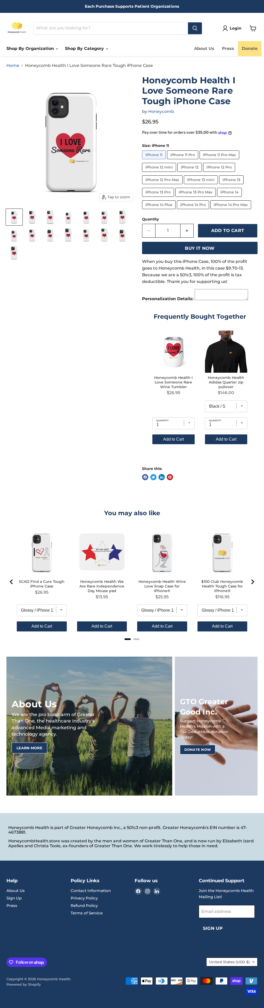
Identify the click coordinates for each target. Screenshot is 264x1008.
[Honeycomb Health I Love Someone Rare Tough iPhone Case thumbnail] (14, 217)
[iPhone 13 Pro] (158, 197)
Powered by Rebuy (200, 458)
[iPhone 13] (232, 185)
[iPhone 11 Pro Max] (220, 160)
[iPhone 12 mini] (159, 173)
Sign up (212, 928)
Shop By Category (85, 48)
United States (229, 962)
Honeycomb (161, 111)
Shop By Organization (30, 48)
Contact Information (91, 890)
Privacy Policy (84, 898)
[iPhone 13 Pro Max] (196, 197)
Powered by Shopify (23, 984)
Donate (250, 48)
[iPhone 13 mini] (201, 185)
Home (12, 65)
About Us (204, 48)
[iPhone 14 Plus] (159, 210)
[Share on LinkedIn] (162, 477)
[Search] (195, 28)
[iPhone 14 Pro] (193, 210)
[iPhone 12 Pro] (219, 173)
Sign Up (14, 898)
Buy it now (199, 248)
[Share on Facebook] (145, 477)
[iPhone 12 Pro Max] (163, 185)
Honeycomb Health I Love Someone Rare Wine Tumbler (173, 382)
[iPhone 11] (154, 160)
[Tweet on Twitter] (153, 477)
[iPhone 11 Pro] (183, 160)
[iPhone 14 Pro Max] (231, 210)
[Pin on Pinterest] (170, 477)
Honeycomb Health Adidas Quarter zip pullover (226, 382)
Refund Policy (84, 905)
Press (228, 48)
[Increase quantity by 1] (187, 231)
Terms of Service (87, 913)
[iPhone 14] (230, 197)
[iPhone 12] (190, 173)
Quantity (150, 219)
